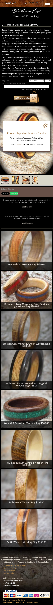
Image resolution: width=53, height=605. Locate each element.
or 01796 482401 (9, 583)
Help (36, 560)
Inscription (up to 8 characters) (13, 83)
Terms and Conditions (26, 562)
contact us (20, 144)
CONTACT (10, 3)
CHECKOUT (31, 3)
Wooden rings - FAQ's (40, 557)
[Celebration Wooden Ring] (26, 173)
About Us (27, 560)
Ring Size (5, 80)
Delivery (25, 557)
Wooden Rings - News (10, 557)
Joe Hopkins (27, 207)
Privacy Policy (43, 562)
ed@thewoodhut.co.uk (11, 586)
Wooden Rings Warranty (10, 560)
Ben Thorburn (27, 223)
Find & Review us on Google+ (13, 578)
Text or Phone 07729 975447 (13, 581)
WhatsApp (14, 193)
